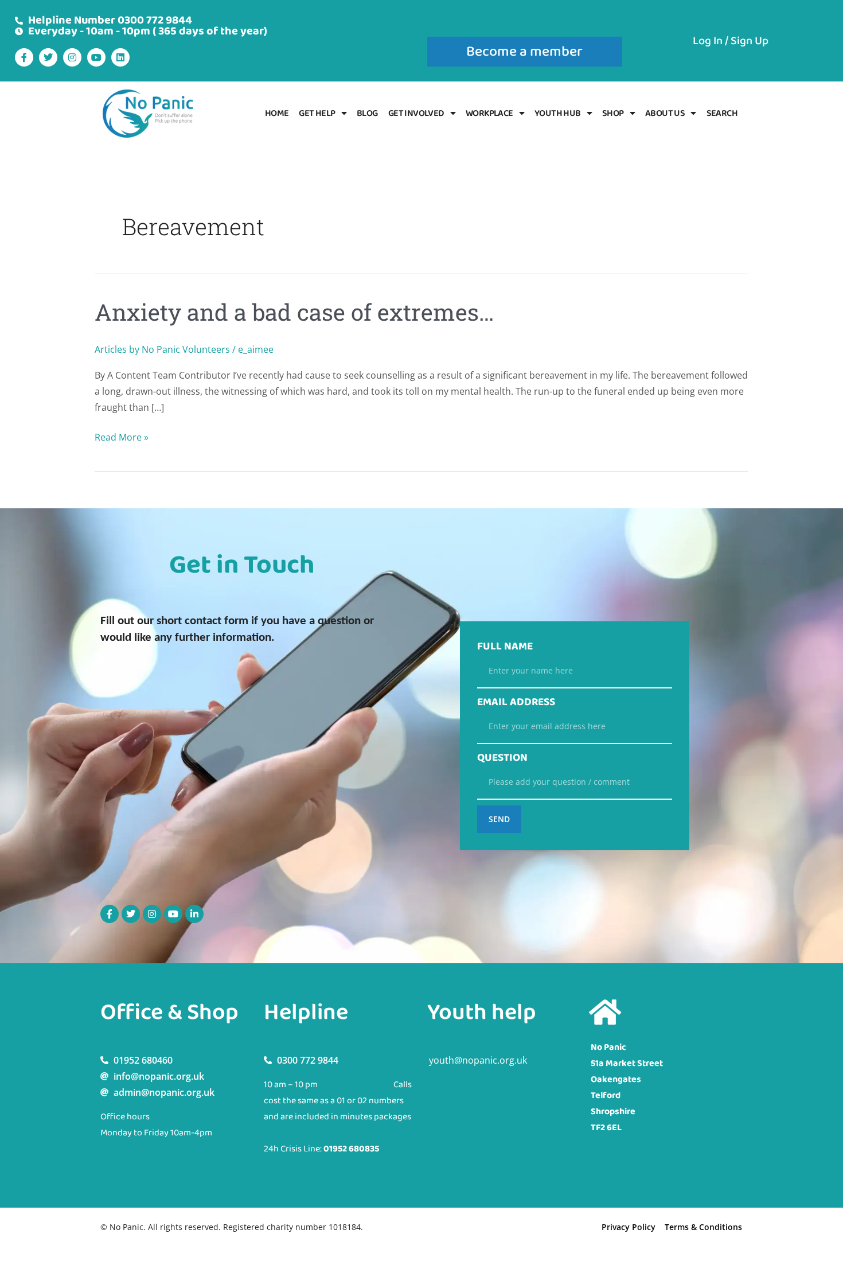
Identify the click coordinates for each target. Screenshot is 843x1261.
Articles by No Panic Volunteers (162, 349)
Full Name (505, 647)
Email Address (516, 702)
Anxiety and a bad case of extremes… (294, 312)
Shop (613, 113)
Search (722, 113)
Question (502, 758)
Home (277, 113)
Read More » (122, 436)
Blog (367, 113)
